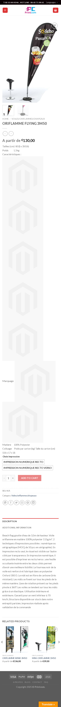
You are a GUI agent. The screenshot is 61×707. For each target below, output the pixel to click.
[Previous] (7, 62)
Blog (27, 682)
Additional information (16, 527)
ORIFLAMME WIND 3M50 (14, 658)
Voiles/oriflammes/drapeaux (28, 119)
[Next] (53, 62)
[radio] (23, 462)
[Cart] (55, 10)
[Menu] (5, 10)
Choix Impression (11, 456)
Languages (51, 2)
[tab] (30, 521)
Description (9, 521)
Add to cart (29, 478)
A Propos (18, 682)
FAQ (46, 682)
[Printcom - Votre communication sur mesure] (30, 10)
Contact (37, 682)
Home (5, 119)
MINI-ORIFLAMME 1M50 (44, 658)
